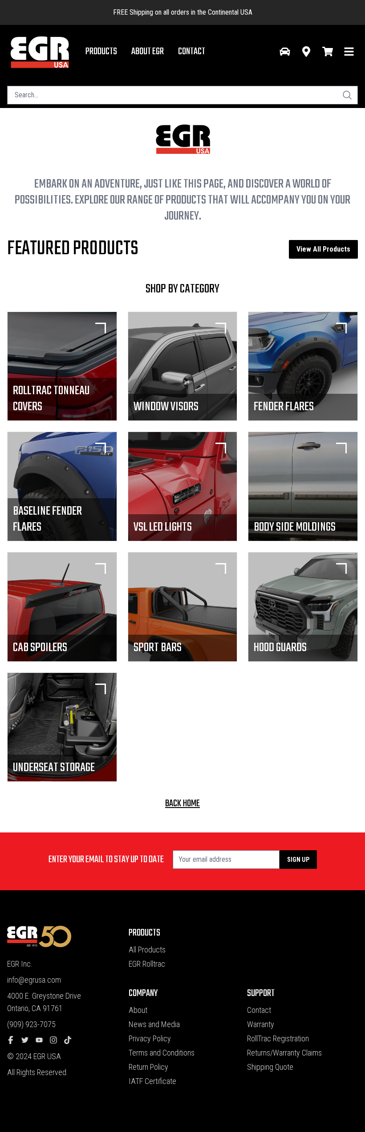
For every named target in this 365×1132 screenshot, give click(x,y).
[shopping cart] (328, 51)
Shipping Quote (270, 1067)
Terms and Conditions (162, 1052)
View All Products (323, 249)
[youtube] (43, 1040)
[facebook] (14, 1040)
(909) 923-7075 (31, 1024)
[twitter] (28, 1040)
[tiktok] (71, 1040)
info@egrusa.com (34, 979)
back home (182, 803)
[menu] (349, 51)
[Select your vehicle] (285, 51)
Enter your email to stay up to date (106, 859)
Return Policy (148, 1067)
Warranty (260, 1024)
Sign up (298, 859)
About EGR (147, 51)
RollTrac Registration (278, 1038)
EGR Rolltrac (147, 963)
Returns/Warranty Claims (284, 1052)
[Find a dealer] (306, 51)
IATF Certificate (152, 1081)
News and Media (154, 1024)
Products (101, 51)
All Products (147, 949)
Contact (191, 51)
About (138, 1010)
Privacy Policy (150, 1038)
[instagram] (57, 1040)
